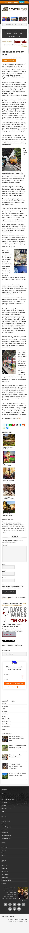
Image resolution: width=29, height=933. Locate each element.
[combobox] (14, 674)
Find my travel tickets (14, 683)
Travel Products (5, 838)
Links (3, 853)
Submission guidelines (24, 45)
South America (6, 724)
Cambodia (5, 526)
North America (6, 721)
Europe (4, 716)
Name (4, 564)
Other (3, 729)
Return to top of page (8, 916)
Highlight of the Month (7, 800)
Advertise (4, 868)
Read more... (24, 900)
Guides (3, 797)
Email (4, 571)
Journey (21, 526)
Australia (4, 711)
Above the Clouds (6, 794)
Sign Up (22, 2)
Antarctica (5, 706)
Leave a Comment (9, 60)
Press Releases (6, 808)
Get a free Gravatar (7, 599)
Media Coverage (6, 880)
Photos (3, 856)
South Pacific (6, 726)
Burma (22, 525)
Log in (25, 921)
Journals (3, 805)
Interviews (4, 803)
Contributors (4, 874)
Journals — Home (8, 701)
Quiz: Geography (6, 827)
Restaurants (21, 528)
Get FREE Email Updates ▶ (12, 645)
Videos (3, 811)
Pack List (4, 824)
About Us (4, 865)
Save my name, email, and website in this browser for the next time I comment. (12, 587)
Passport (14, 528)
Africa (4, 703)
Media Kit (4, 883)
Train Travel (13, 530)
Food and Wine (13, 526)
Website (4, 578)
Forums (3, 850)
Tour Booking (5, 833)
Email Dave (4, 877)
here (19, 418)
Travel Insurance (6, 836)
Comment (5, 545)
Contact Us (4, 871)
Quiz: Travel (4, 830)
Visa (18, 530)
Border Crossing (14, 525)
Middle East (5, 719)
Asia (11, 519)
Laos (3, 528)
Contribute (4, 847)
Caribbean (5, 714)
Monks (8, 528)
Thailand (5, 530)
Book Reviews (5, 821)
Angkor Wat (11, 523)
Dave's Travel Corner (14, 11)
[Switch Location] (22, 677)
